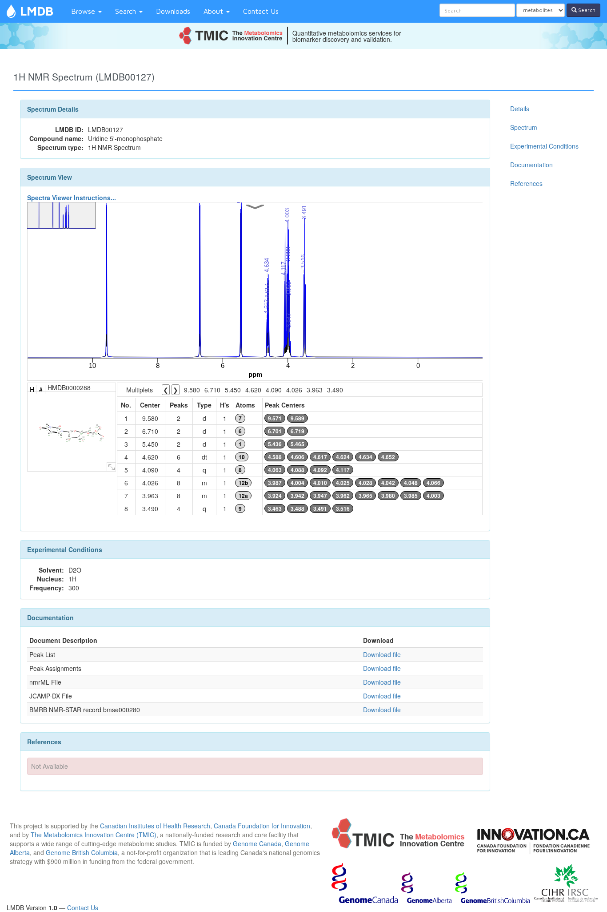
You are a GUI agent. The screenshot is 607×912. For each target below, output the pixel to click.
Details (519, 108)
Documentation (531, 164)
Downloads (173, 11)
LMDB (36, 11)
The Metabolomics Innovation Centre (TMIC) (93, 834)
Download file (382, 654)
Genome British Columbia (82, 852)
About (214, 11)
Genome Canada (257, 843)
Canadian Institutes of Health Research (155, 825)
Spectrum (523, 127)
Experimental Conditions (544, 145)
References (526, 183)
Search (126, 11)
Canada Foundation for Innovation (262, 825)
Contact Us (261, 11)
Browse (84, 11)
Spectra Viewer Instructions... (71, 197)
